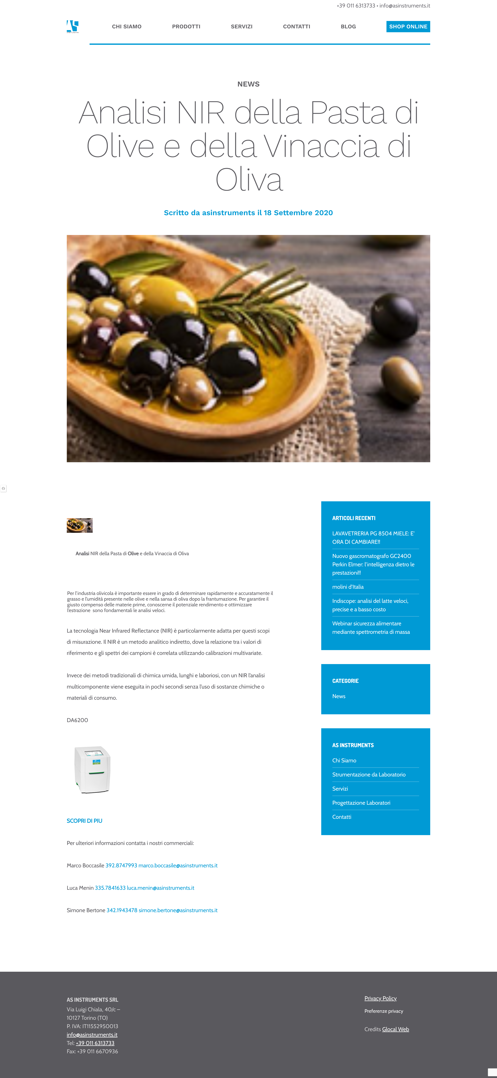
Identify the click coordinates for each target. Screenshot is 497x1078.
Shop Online (408, 26)
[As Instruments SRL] (72, 31)
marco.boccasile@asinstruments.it (178, 865)
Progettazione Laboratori (361, 802)
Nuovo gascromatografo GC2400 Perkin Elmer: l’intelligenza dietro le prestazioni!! (373, 564)
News (338, 696)
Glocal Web (395, 1029)
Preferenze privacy (383, 1011)
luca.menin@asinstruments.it (160, 887)
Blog (348, 26)
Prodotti (186, 26)
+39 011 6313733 (356, 5)
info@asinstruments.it (404, 5)
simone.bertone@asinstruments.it (178, 910)
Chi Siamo (127, 26)
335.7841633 (110, 887)
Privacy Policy (380, 998)
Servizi (242, 26)
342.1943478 (122, 910)
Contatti (296, 26)
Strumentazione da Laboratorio (369, 774)
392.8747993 (121, 865)
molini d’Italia (348, 586)
